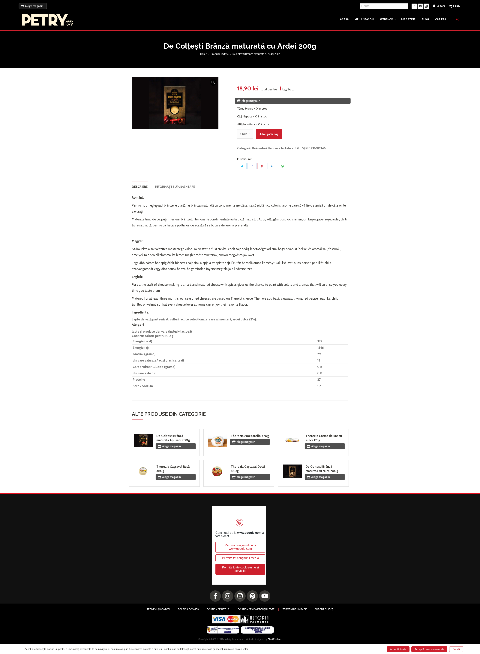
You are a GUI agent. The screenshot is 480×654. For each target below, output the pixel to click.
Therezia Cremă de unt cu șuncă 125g (323, 438)
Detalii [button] (456, 649)
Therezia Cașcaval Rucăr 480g (173, 469)
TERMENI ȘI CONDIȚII (158, 609)
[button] (213, 82)
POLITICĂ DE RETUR (218, 609)
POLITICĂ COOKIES (188, 609)
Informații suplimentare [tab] (175, 187)
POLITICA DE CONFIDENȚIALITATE (256, 609)
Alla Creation (274, 638)
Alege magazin (34, 6)
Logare (440, 6)
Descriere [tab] (140, 187)
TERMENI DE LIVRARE (295, 609)
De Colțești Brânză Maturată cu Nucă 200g (321, 469)
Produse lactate (279, 148)
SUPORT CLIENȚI (324, 609)
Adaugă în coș (269, 134)
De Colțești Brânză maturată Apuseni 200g (173, 438)
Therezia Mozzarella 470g (250, 436)
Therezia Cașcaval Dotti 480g (248, 469)
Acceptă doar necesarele (429, 649)
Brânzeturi (259, 148)
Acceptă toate (398, 649)
